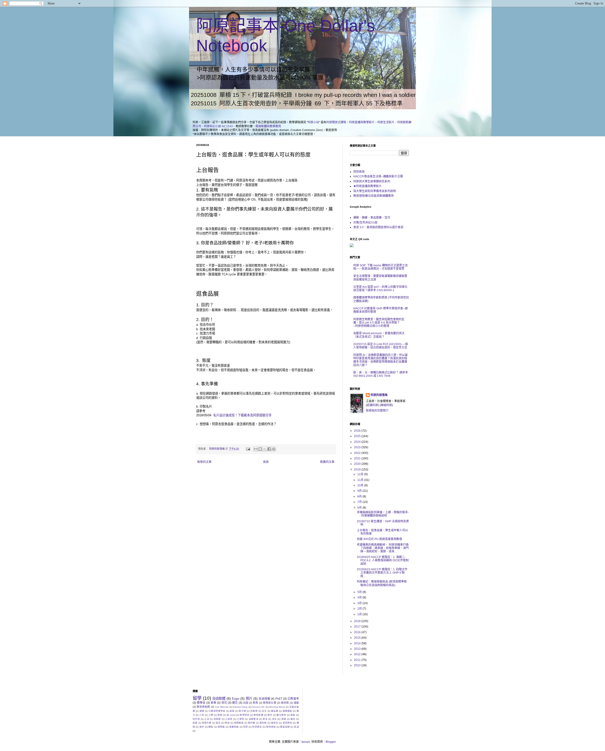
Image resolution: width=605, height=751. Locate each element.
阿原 (245, 726)
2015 (357, 637)
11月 (360, 480)
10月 (360, 485)
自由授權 (264, 698)
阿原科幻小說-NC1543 (218, 126)
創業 (232, 711)
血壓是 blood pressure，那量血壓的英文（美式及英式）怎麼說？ (379, 335)
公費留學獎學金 (216, 711)
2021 (357, 458)
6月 (360, 507)
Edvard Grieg (240, 707)
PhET (278, 698)
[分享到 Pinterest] (273, 449)
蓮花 (235, 702)
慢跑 (219, 715)
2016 (357, 632)
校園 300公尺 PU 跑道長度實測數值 (379, 539)
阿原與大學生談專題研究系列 (371, 181)
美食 (213, 702)
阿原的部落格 (379, 395)
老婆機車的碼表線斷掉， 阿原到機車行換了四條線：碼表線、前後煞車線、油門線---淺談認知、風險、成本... (383, 548)
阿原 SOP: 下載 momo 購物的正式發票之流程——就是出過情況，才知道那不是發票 (380, 267)
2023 (357, 447)
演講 (283, 719)
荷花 (224, 702)
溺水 (274, 719)
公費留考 (293, 698)
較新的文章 (204, 462)
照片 (249, 698)
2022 (357, 453)
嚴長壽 (274, 711)
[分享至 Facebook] (269, 449)
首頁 (266, 462)
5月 (360, 592)
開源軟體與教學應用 (268, 126)
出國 (245, 702)
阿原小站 (313, 122)
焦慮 (195, 722)
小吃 (201, 715)
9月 (360, 490)
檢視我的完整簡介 (377, 410)
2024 (357, 442)
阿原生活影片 (385, 122)
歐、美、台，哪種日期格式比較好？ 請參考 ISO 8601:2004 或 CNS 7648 (380, 374)
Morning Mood (277, 707)
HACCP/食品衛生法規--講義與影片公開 (378, 176)
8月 (360, 496)
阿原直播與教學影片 (362, 122)
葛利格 (263, 722)
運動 (296, 702)
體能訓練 (285, 726)
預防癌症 (271, 726)
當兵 (218, 722)
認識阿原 (372, 405)
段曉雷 (217, 719)
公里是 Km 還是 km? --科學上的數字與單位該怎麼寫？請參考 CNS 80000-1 (380, 288)
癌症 (227, 722)
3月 (360, 603)
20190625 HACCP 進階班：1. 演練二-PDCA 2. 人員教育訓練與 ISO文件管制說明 (383, 560)
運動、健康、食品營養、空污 (371, 217)
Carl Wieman (222, 707)
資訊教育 (287, 722)
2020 (357, 464)
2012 (357, 654)
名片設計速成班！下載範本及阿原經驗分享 (242, 415)
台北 (264, 711)
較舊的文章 (327, 462)
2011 (357, 660)
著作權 (251, 722)
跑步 (201, 726)
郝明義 (221, 726)
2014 (357, 643)
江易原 (229, 719)
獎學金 (201, 702)
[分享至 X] (264, 449)
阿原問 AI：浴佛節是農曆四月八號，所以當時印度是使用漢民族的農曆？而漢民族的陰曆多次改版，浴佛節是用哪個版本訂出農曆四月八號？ (380, 360)
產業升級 (207, 722)
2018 (357, 621)
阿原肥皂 (257, 726)
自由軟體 (219, 698)
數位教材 (281, 715)
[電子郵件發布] (248, 448)
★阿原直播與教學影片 (367, 186)
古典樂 (254, 711)
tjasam (306, 741)
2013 (357, 648)
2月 (360, 608)
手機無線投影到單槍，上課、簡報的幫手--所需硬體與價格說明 (383, 514)
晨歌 (292, 715)
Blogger (331, 741)
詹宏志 (274, 722)
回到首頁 (359, 171)
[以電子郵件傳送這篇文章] (255, 449)
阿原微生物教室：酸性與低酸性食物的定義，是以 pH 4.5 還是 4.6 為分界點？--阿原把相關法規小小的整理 (378, 323)
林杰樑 (196, 719)
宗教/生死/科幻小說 (365, 222)
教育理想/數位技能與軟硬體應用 (373, 196)
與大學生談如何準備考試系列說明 (374, 191)
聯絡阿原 (386, 405)
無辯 (292, 719)
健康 (201, 711)
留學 (197, 698)
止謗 (206, 719)
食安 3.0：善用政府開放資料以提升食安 (378, 227)
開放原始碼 (203, 706)
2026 (357, 430)
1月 (360, 614)
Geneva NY (258, 707)
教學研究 (244, 715)
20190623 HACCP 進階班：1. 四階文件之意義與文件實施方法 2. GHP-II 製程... (382, 573)
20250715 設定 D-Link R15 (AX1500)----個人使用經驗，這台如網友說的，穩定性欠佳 (380, 346)
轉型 (210, 726)
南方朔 (242, 711)
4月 (360, 597)
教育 (255, 702)
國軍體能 (287, 711)
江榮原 (240, 719)
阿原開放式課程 (336, 122)
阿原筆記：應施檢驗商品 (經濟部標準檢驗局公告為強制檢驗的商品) (382, 583)
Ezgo (235, 698)
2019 (357, 469)
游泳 (265, 719)
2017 (357, 626)
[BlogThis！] (260, 449)
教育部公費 (269, 702)
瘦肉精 (285, 702)
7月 (360, 502)
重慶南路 (234, 726)
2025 (357, 436)
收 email (231, 715)
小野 (210, 715)
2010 (357, 665)
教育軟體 (258, 715)
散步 (270, 715)
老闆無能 (239, 722)
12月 (360, 474)
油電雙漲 (253, 719)
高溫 (296, 726)
